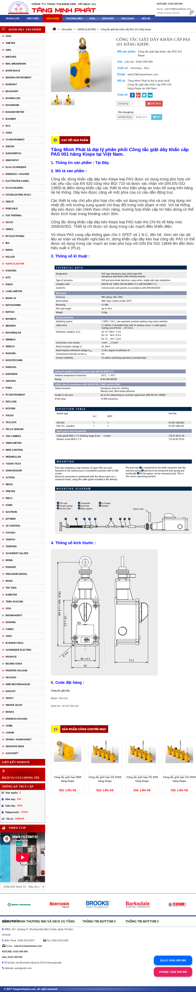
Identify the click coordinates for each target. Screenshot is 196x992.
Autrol (10, 477)
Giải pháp (108, 18)
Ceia (8, 608)
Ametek (10, 43)
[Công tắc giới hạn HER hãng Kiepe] (67, 756)
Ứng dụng (127, 18)
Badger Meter (15, 112)
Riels (9, 498)
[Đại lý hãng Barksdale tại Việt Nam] (137, 904)
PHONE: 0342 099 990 (173, 971)
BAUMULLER (13, 98)
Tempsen (11, 546)
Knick (9, 284)
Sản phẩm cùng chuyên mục (84, 729)
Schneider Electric (18, 650)
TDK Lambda (13, 436)
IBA (8, 243)
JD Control (13, 525)
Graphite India (15, 746)
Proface (11, 656)
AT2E (8, 36)
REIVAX (10, 712)
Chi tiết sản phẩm (74, 140)
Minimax (11, 339)
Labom (10, 732)
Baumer (11, 119)
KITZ (8, 277)
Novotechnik (14, 360)
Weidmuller (13, 456)
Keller (10, 257)
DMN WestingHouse (18, 684)
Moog (9, 581)
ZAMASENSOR (14, 470)
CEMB (9, 725)
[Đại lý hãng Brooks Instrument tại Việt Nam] (98, 904)
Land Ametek (14, 291)
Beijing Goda (14, 663)
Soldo (10, 415)
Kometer (11, 594)
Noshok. (11, 353)
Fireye (10, 201)
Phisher (11, 567)
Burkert (11, 84)
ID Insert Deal (15, 643)
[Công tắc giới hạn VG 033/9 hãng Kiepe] (105, 756)
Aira (8, 50)
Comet (10, 629)
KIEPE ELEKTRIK (15, 263)
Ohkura (11, 381)
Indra (9, 250)
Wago (9, 484)
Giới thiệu (33, 18)
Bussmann (12, 105)
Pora (9, 388)
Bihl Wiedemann (16, 63)
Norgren (11, 374)
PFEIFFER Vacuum (16, 670)
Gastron (11, 512)
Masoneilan (13, 332)
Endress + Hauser (17, 174)
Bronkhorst (14, 615)
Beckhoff (12, 91)
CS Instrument (15, 139)
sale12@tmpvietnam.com (177, 9)
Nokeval (11, 367)
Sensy (9, 698)
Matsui (10, 312)
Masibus (11, 319)
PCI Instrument (15, 394)
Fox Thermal (14, 215)
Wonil (9, 560)
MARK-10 (11, 298)
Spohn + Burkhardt (18, 739)
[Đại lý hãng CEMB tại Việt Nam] (177, 904)
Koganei (11, 270)
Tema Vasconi (14, 601)
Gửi (158, 117)
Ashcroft (12, 753)
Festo (9, 222)
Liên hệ (145, 18)
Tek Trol (11, 588)
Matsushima (13, 305)
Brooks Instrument (18, 77)
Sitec (9, 636)
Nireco (10, 346)
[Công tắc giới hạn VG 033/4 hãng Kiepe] (179, 756)
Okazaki (11, 677)
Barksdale (13, 70)
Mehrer (11, 325)
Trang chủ (13, 18)
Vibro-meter (14, 443)
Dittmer (11, 519)
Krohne (11, 622)
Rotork (11, 408)
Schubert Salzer (17, 553)
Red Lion (11, 401)
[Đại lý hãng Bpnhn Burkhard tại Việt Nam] (19, 904)
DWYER (10, 146)
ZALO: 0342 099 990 (173, 960)
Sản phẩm (52, 18)
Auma (9, 505)
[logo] (49, 7)
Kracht (11, 691)
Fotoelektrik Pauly (18, 194)
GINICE (9, 229)
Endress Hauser (16, 719)
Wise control (14, 450)
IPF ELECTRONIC (15, 236)
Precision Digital (17, 574)
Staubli (10, 532)
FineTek (10, 491)
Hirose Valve (14, 705)
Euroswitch (13, 153)
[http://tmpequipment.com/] (54, 29)
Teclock (11, 422)
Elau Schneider (16, 167)
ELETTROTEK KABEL (17, 181)
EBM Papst (12, 160)
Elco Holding (14, 188)
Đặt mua (155, 103)
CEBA (9, 132)
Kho (92, 18)
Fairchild (12, 208)
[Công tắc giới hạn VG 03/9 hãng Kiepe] (142, 756)
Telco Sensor (15, 429)
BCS (8, 126)
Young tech (13, 463)
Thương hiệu (74, 18)
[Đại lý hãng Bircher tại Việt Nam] (58, 904)
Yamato (10, 539)
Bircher (11, 57)
